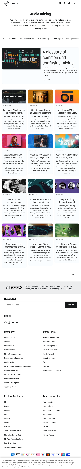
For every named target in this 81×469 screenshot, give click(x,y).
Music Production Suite (13, 435)
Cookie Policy (26, 467)
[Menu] (74, 3)
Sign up (71, 305)
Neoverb (7, 427)
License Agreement (11, 370)
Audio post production (51, 410)
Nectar (6, 414)
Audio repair (57, 39)
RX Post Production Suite (13, 439)
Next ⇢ (75, 274)
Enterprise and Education (13, 358)
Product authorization (51, 337)
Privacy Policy (15, 467)
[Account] (64, 3)
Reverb (45, 427)
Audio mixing (43, 39)
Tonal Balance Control (12, 431)
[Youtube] (13, 322)
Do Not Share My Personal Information (18, 366)
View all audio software (13, 447)
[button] (4, 39)
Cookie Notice (9, 362)
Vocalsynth (8, 418)
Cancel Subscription (11, 383)
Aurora (6, 423)
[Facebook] (5, 322)
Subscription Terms (11, 379)
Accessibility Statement (13, 375)
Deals (45, 362)
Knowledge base (49, 342)
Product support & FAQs (52, 370)
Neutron (7, 410)
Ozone (6, 406)
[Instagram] (9, 322)
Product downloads (50, 350)
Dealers (46, 366)
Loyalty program (49, 358)
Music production (49, 423)
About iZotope (9, 337)
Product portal (48, 354)
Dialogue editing (49, 418)
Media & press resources (13, 354)
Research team (9, 350)
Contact (7, 342)
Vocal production (49, 431)
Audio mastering (27, 39)
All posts (12, 39)
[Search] (60, 3)
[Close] (77, 461)
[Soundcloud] (16, 322)
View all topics (48, 435)
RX (5, 402)
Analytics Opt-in (10, 387)
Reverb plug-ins (10, 443)
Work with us (9, 346)
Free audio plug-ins (50, 346)
